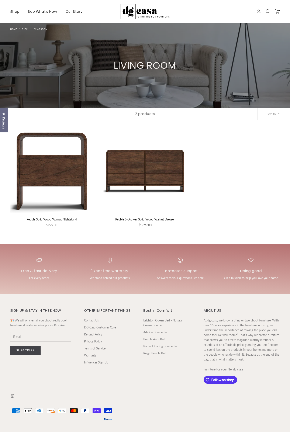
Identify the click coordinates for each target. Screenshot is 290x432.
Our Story (74, 11)
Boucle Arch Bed (154, 339)
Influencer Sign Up (96, 362)
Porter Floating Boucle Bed (161, 346)
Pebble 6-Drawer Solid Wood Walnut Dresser (145, 219)
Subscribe (25, 350)
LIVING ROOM (40, 29)
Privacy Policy (93, 341)
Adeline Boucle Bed (156, 332)
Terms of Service (95, 348)
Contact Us (91, 320)
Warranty (90, 355)
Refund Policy (93, 334)
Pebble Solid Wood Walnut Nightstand (52, 219)
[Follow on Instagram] (12, 396)
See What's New (42, 11)
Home (13, 29)
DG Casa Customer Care (100, 327)
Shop (14, 11)
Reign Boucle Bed (154, 353)
